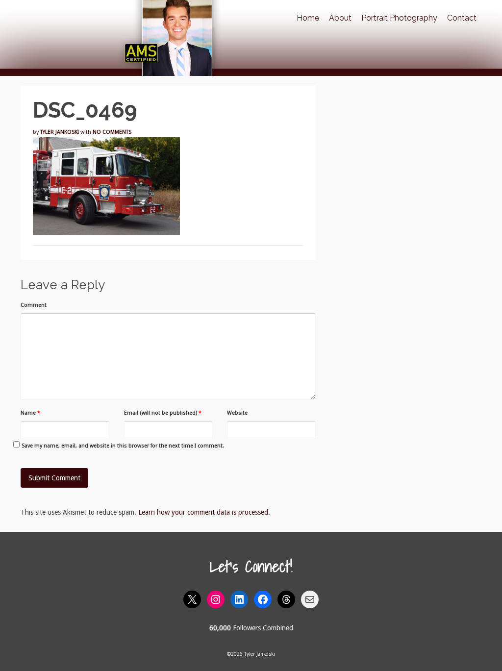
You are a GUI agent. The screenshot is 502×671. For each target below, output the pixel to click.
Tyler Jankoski (59, 132)
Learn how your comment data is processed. (204, 512)
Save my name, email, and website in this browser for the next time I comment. (123, 446)
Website (237, 413)
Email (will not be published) (162, 413)
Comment (34, 305)
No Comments (112, 132)
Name (30, 413)
